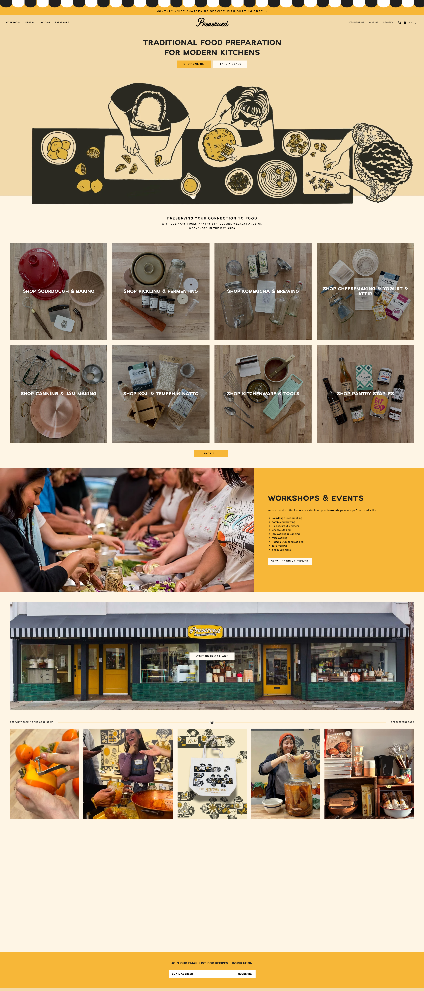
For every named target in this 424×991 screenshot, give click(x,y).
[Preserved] (212, 22)
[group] (212, 7)
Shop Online (193, 64)
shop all (210, 453)
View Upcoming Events (289, 561)
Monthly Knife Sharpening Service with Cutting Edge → (212, 11)
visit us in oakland (212, 656)
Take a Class (230, 64)
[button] (399, 22)
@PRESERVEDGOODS (402, 722)
